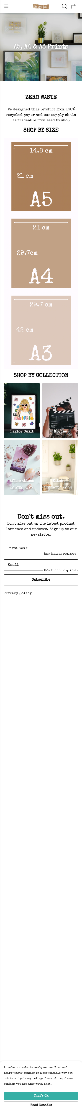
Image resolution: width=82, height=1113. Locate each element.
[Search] (64, 6)
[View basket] (73, 6)
